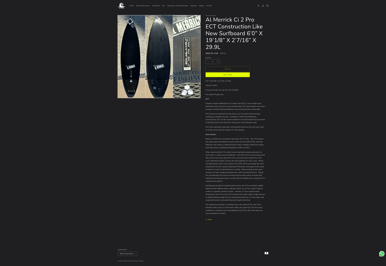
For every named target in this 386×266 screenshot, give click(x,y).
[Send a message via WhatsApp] (382, 254)
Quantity (208, 58)
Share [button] (210, 220)
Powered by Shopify (138, 261)
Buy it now (228, 75)
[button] (258, 6)
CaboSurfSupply (127, 261)
